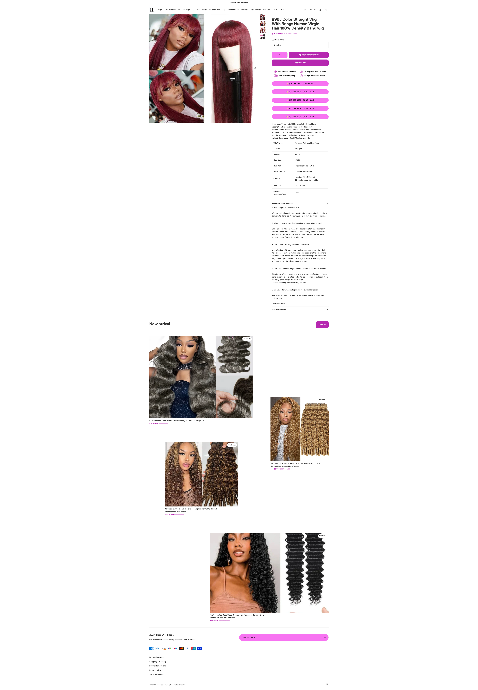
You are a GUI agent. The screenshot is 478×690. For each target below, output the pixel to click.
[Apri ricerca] (315, 9)
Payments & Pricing (157, 666)
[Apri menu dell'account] (320, 9)
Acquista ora (300, 63)
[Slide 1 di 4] (263, 17)
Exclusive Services (279, 309)
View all (322, 324)
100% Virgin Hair (156, 674)
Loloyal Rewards (156, 657)
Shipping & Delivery (157, 661)
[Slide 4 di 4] (263, 36)
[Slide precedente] (152, 68)
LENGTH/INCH (278, 40)
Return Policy (155, 670)
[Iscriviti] (325, 637)
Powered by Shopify (177, 685)
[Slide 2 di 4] (263, 23)
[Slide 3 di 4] (263, 30)
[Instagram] (327, 684)
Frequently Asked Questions (282, 203)
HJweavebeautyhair (162, 685)
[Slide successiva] (256, 68)
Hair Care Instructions (280, 304)
